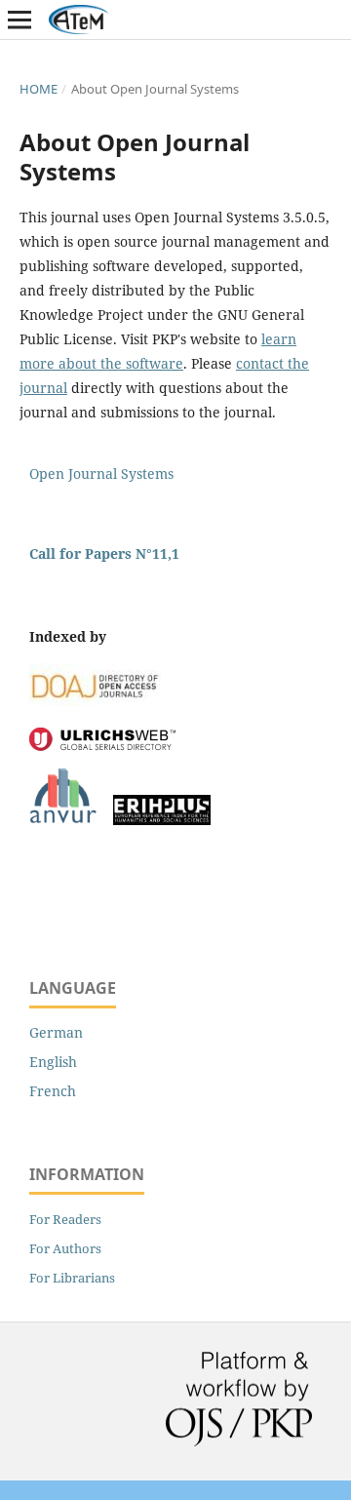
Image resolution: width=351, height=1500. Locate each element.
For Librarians (72, 1277)
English (53, 1061)
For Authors (65, 1248)
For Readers (65, 1219)
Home (39, 89)
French (52, 1091)
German (56, 1032)
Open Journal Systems (101, 473)
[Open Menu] (19, 19)
